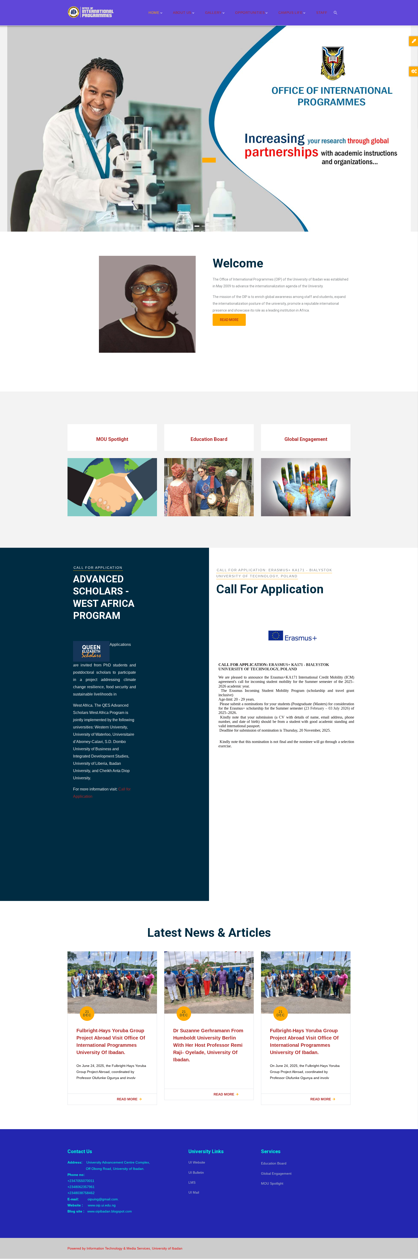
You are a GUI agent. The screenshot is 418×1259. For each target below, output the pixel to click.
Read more (229, 320)
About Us (182, 13)
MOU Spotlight (272, 1183)
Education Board (273, 1163)
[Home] (91, 11)
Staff (322, 13)
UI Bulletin (196, 1172)
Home (154, 13)
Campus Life (290, 13)
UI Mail (193, 1192)
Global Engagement (276, 1173)
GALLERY (213, 13)
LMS (191, 1182)
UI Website (196, 1162)
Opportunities (250, 13)
